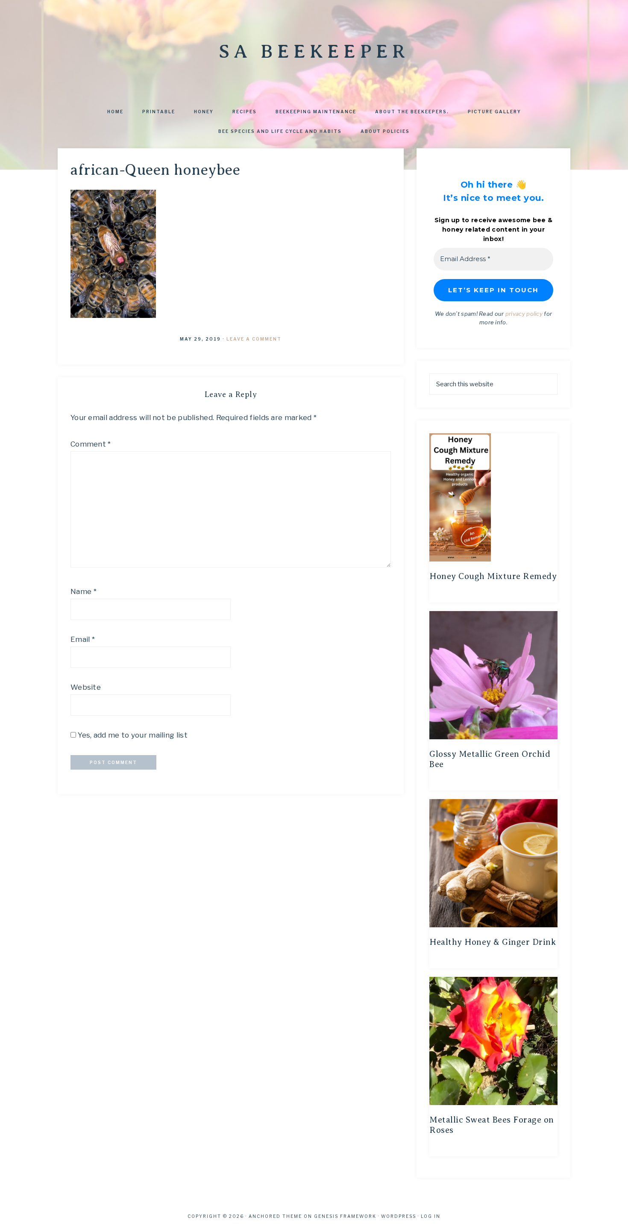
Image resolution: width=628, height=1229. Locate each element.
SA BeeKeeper (314, 51)
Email (82, 639)
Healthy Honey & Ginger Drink (492, 942)
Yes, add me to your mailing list (132, 735)
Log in (430, 1216)
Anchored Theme (275, 1216)
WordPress (398, 1216)
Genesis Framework (345, 1216)
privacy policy (524, 313)
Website (85, 687)
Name (83, 591)
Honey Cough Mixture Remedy (493, 576)
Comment (90, 444)
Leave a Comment (254, 338)
